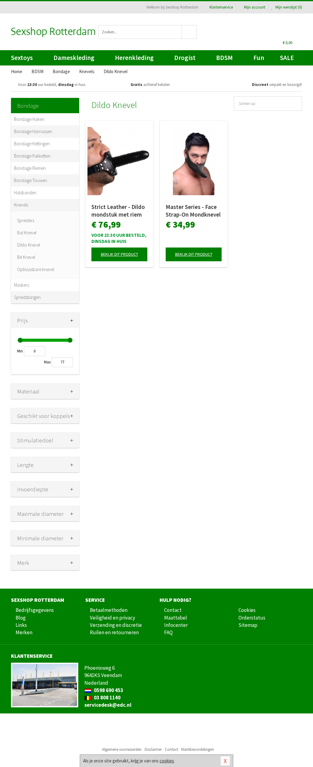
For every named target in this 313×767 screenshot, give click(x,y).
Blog (21, 617)
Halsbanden (25, 192)
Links (21, 625)
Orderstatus (251, 617)
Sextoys (22, 58)
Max (47, 362)
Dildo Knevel (28, 245)
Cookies (247, 610)
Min (20, 351)
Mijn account (254, 7)
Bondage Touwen (30, 180)
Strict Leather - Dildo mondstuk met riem (118, 210)
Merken (24, 632)
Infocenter (176, 625)
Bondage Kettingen (32, 144)
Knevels (21, 205)
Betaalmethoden (108, 610)
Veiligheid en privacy (112, 617)
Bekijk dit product (119, 254)
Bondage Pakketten (32, 156)
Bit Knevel (26, 257)
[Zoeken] (189, 32)
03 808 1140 (106, 697)
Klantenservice (221, 7)
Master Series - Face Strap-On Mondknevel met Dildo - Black (193, 210)
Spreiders (25, 220)
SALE (287, 58)
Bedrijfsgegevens (35, 610)
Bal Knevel (26, 233)
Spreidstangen (27, 297)
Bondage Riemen (30, 168)
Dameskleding (73, 58)
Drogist (185, 58)
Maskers (21, 285)
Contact (173, 610)
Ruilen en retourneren (114, 632)
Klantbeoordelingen (197, 749)
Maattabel (175, 617)
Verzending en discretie (116, 625)
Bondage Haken (29, 119)
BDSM (224, 58)
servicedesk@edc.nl (107, 705)
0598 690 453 (108, 690)
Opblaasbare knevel (35, 269)
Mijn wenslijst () (288, 7)
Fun (258, 58)
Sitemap (247, 625)
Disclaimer (153, 749)
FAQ (168, 632)
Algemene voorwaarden (122, 749)
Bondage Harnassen (33, 131)
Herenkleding (134, 58)
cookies (167, 761)
